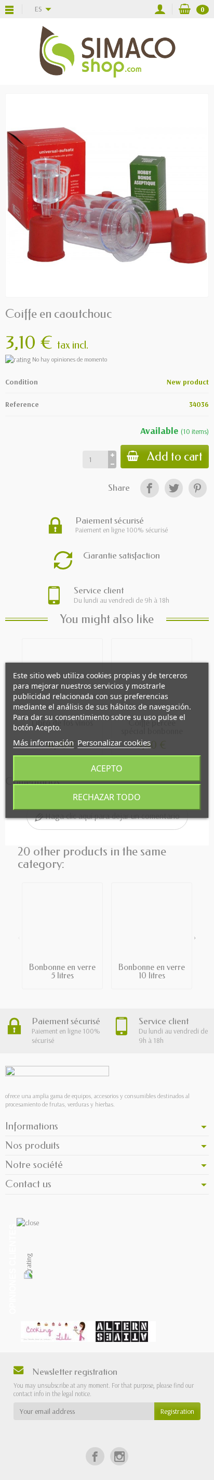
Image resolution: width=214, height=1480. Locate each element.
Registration (177, 1411)
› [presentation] (195, 937)
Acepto (107, 768)
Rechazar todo (107, 797)
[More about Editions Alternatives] (122, 1331)
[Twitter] (174, 488)
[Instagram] (119, 1456)
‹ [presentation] (19, 937)
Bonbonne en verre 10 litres (151, 971)
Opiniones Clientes (12, 1269)
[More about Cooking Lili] (54, 1331)
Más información (43, 742)
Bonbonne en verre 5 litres (62, 971)
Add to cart (175, 457)
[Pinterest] (198, 488)
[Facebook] (149, 488)
